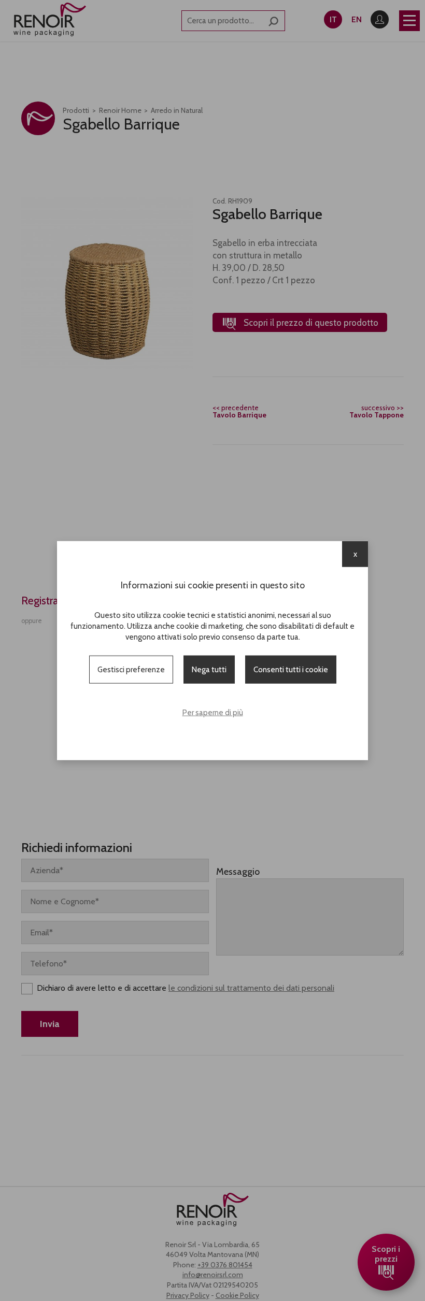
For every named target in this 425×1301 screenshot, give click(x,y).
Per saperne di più (212, 712)
